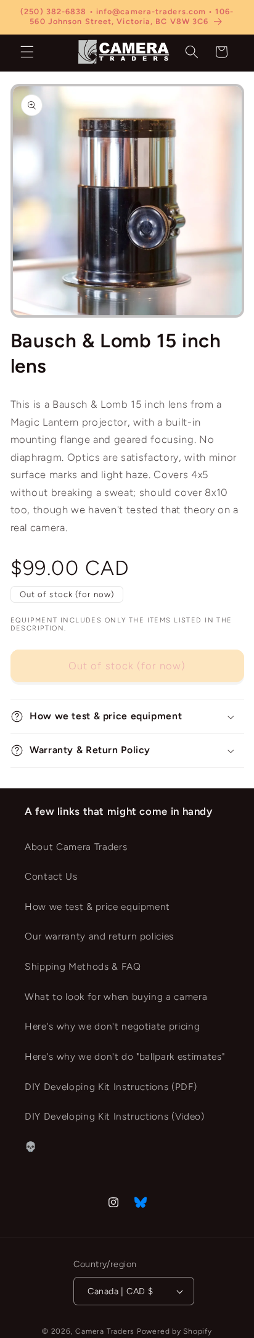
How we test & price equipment (97, 906)
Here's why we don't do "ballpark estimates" (124, 1056)
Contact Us (51, 876)
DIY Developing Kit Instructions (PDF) (111, 1086)
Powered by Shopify (174, 1331)
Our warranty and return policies (99, 936)
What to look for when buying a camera (116, 996)
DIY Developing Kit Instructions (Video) (115, 1116)
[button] (27, 52)
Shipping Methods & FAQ (83, 966)
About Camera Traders (76, 847)
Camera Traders (104, 1331)
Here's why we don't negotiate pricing (112, 1026)
